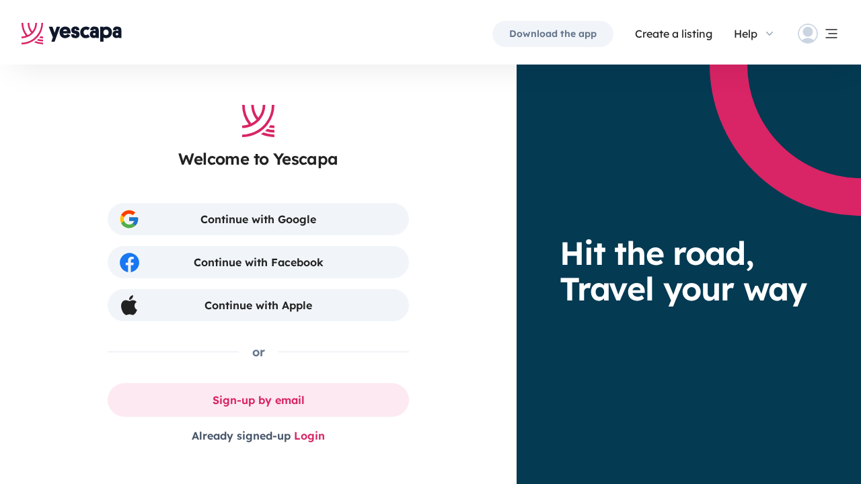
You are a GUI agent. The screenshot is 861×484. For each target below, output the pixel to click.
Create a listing (673, 33)
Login (309, 435)
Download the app (553, 34)
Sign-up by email (259, 400)
